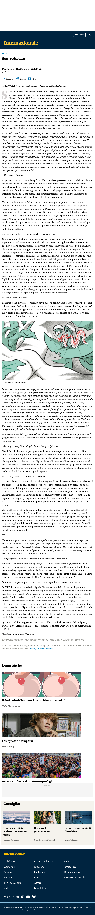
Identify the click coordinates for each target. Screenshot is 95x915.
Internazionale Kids (74, 877)
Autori (37, 883)
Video (7, 888)
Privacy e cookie (12, 883)
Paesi (37, 877)
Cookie (33, 910)
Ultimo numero (72, 872)
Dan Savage (8, 69)
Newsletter (40, 888)
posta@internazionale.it (41, 649)
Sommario (9, 872)
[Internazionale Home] (15, 854)
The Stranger (23, 69)
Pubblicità (39, 872)
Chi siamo (9, 861)
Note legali (25, 910)
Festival (8, 877)
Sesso (5, 53)
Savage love (7, 640)
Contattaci (9, 867)
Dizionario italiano (44, 861)
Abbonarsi (79, 35)
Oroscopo (39, 867)
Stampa (23, 79)
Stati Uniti (36, 69)
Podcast (68, 861)
